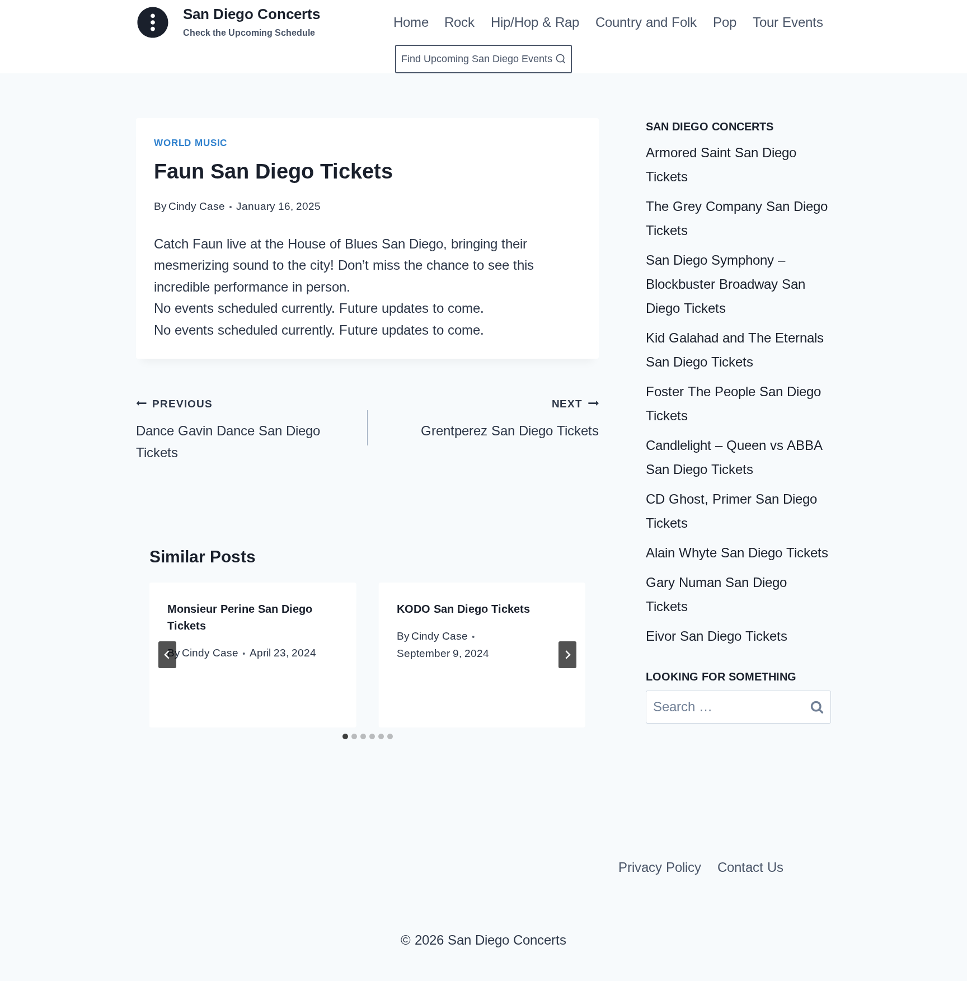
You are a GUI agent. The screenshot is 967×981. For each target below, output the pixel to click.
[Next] (567, 654)
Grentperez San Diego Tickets (510, 418)
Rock (459, 22)
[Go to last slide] (167, 654)
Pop (724, 22)
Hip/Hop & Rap (535, 22)
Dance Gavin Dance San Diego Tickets (228, 429)
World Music (190, 143)
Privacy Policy (659, 867)
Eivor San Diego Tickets (716, 636)
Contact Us (750, 867)
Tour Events (788, 22)
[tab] (345, 736)
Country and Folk (646, 22)
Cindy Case (196, 206)
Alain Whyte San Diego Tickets (737, 552)
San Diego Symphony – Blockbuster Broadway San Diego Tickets (725, 284)
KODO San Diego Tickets (463, 609)
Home (411, 22)
